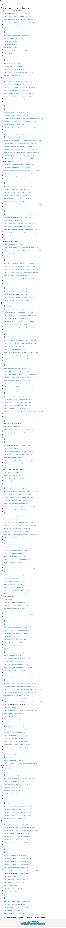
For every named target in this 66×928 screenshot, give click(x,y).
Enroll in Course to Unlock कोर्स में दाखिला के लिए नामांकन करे (33, 924)
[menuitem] (1, 3)
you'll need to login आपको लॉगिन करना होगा (38, 922)
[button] (1, 1)
